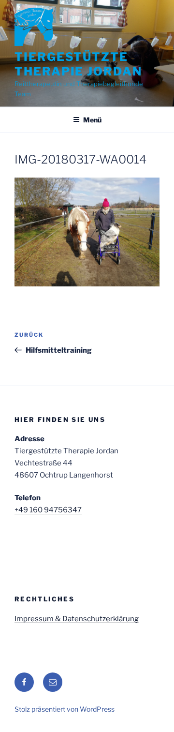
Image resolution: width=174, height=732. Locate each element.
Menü (92, 120)
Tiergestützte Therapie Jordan (78, 64)
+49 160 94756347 (48, 510)
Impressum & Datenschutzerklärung (76, 618)
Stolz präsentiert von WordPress (64, 709)
